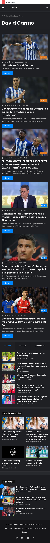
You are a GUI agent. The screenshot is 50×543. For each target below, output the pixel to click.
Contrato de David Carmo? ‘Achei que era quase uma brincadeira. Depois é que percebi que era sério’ (24, 269)
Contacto (25, 532)
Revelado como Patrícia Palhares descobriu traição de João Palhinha (31, 488)
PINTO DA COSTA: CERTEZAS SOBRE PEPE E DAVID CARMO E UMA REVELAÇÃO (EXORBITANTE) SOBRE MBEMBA (24, 164)
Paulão (6, 62)
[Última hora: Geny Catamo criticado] (37, 452)
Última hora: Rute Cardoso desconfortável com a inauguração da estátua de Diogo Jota (37, 435)
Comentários (40, 346)
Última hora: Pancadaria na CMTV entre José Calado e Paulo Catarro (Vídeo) (32, 366)
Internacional (42, 528)
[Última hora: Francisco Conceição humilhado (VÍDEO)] (8, 378)
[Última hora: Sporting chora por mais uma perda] (13, 452)
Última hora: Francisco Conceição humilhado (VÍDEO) (31, 376)
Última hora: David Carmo (17, 65)
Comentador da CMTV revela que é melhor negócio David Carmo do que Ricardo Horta (24, 217)
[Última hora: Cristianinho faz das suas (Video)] (8, 356)
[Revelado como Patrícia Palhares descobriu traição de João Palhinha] (8, 490)
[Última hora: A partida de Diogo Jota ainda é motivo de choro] (13, 423)
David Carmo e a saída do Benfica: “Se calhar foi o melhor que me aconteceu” (25, 112)
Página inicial (8, 16)
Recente (22, 346)
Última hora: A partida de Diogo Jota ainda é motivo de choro (12, 434)
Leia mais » (8, 73)
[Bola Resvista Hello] (15, 7)
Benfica (33, 528)
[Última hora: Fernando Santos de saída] (8, 511)
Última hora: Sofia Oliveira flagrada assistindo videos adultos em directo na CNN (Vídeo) (32, 399)
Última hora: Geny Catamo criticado (34, 461)
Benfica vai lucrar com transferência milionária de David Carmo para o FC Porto (24, 322)
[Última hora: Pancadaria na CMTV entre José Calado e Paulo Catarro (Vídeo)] (8, 367)
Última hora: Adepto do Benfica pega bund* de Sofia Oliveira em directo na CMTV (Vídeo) (31, 387)
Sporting (17, 528)
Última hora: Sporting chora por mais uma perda (11, 463)
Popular (7, 346)
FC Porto (25, 528)
